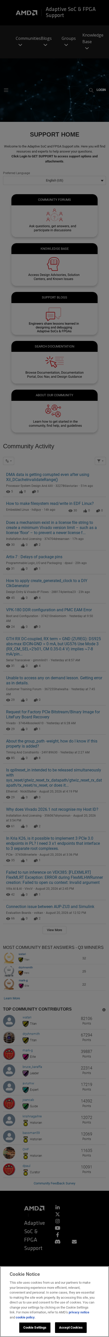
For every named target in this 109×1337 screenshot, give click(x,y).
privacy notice (79, 1312)
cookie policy (25, 1317)
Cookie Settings (35, 1327)
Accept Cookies (71, 1327)
